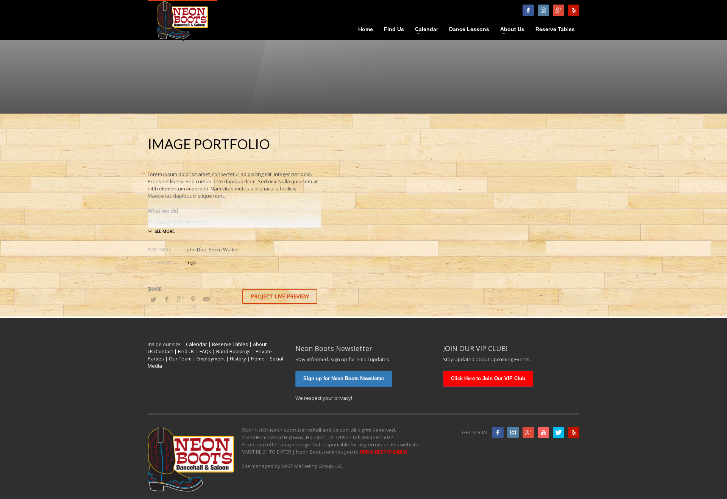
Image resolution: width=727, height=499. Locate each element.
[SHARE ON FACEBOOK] (166, 299)
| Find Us (184, 351)
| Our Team (178, 358)
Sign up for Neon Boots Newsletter (343, 378)
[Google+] (528, 432)
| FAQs (203, 351)
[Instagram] (543, 10)
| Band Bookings (231, 351)
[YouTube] (543, 432)
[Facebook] (528, 10)
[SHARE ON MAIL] (206, 299)
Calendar (196, 344)
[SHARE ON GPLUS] (180, 299)
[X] (558, 432)
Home (258, 358)
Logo (191, 262)
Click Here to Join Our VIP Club (488, 378)
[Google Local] (558, 10)
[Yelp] (573, 10)
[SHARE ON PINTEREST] (193, 299)
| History (235, 358)
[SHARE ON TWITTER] (153, 299)
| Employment (208, 358)
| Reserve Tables (227, 344)
